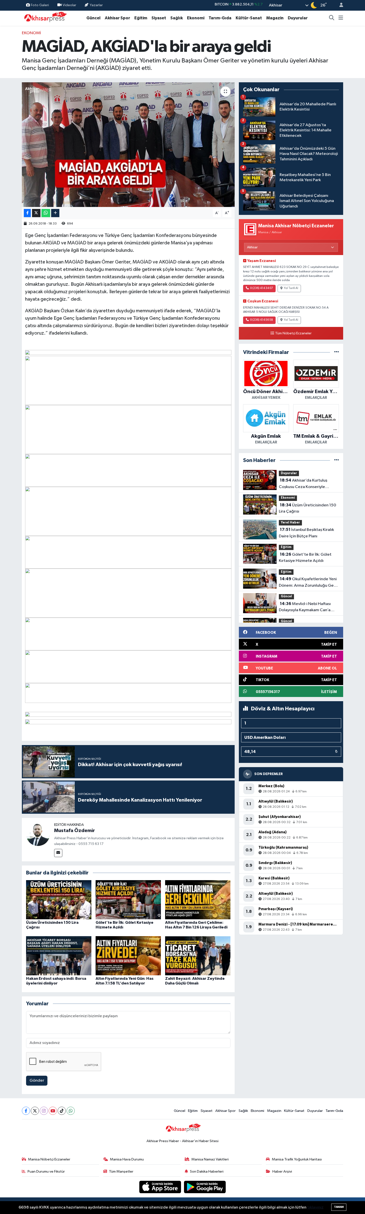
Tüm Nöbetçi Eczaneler (293, 333)
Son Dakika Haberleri (206, 1171)
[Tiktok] (62, 1111)
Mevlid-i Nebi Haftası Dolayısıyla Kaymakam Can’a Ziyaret (305, 607)
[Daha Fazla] (55, 213)
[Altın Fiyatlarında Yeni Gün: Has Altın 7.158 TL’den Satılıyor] (128, 956)
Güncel (93, 18)
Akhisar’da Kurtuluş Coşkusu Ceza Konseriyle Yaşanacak (303, 484)
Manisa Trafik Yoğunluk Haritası (297, 1159)
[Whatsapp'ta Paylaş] (45, 213)
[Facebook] (26, 1111)
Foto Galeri (40, 5)
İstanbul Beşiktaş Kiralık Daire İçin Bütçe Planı (306, 532)
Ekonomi (195, 18)
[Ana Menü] (340, 18)
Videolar (69, 5)
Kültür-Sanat (249, 18)
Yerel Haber (290, 522)
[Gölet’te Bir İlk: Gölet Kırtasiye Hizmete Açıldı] (128, 899)
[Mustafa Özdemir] (38, 834)
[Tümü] (336, 352)
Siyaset (158, 18)
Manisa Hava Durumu (127, 1159)
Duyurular (298, 18)
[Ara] (331, 18)
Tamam (339, 1207)
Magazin (275, 18)
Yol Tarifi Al (291, 288)
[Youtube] (53, 1111)
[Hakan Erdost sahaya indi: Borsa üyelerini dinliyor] (58, 956)
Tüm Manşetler (121, 1171)
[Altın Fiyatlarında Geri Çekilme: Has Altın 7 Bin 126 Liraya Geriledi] (197, 899)
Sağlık (176, 18)
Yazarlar (96, 5)
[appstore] (160, 1187)
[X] (35, 1111)
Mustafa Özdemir (74, 830)
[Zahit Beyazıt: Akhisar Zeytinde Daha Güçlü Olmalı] (197, 956)
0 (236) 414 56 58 (261, 319)
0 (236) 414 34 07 (261, 288)
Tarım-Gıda (220, 18)
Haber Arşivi (282, 1171)
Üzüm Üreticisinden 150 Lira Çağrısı (307, 508)
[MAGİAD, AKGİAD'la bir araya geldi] (128, 144)
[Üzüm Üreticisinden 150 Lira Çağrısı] (58, 899)
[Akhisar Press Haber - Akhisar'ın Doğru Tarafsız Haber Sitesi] (44, 18)
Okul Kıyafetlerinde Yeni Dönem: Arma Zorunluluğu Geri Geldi (308, 583)
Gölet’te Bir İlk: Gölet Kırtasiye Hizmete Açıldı (305, 557)
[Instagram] (44, 1111)
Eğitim (140, 18)
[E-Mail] (58, 853)
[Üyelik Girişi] (339, 5)
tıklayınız (315, 1207)
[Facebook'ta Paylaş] (27, 213)
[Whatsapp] (71, 1111)
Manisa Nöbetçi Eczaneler (49, 1159)
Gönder (37, 1080)
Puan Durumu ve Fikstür (46, 1171)
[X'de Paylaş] (36, 213)
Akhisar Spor (117, 18)
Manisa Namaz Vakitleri (210, 1159)
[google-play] (205, 1187)
